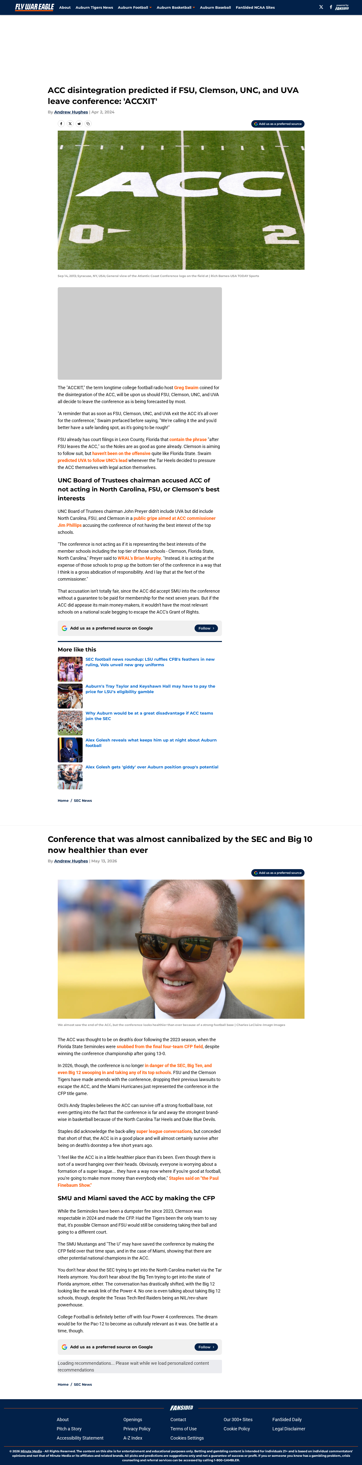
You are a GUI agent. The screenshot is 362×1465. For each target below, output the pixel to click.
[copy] (88, 123)
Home (63, 800)
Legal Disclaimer (288, 1428)
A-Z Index (132, 1438)
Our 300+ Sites (238, 1419)
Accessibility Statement (80, 1438)
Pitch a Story (69, 1428)
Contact (178, 1419)
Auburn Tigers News (94, 7)
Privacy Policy (137, 1428)
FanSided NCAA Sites (255, 7)
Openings (132, 1419)
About (65, 7)
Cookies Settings (187, 1438)
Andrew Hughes (71, 112)
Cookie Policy (237, 1428)
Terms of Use (183, 1428)
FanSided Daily (287, 1419)
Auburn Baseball (215, 7)
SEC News (83, 800)
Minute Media (31, 1451)
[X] (321, 7)
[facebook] (331, 7)
